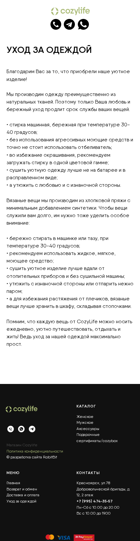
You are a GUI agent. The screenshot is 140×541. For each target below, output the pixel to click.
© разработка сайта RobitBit (32, 457)
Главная (13, 483)
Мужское (85, 422)
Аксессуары (88, 428)
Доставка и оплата (23, 495)
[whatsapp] (21, 430)
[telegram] (32, 430)
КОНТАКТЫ (88, 472)
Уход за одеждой (21, 501)
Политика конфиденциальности (35, 451)
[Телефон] (11, 430)
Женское (85, 416)
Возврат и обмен (22, 489)
